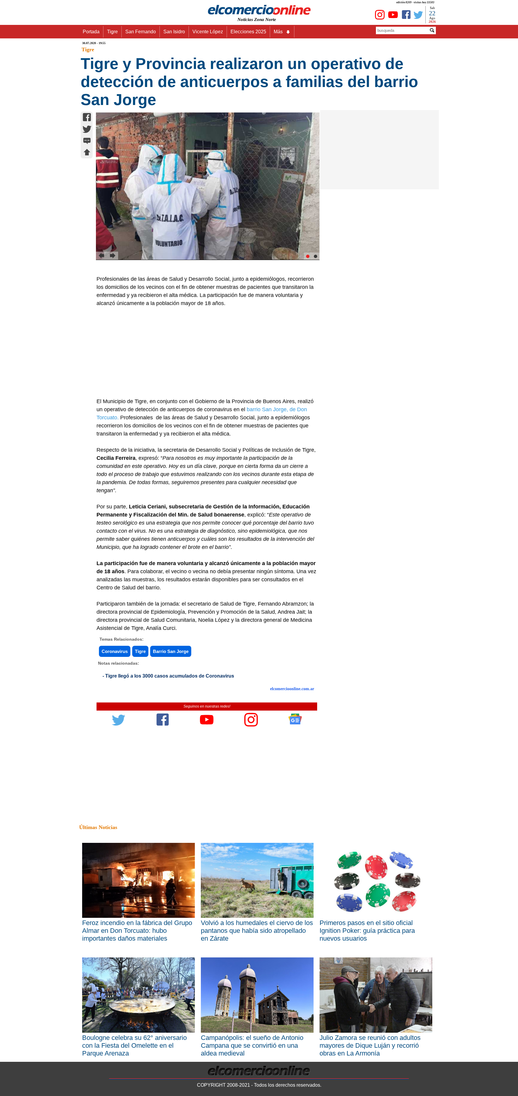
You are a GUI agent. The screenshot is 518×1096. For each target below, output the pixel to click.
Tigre (112, 31)
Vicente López (207, 31)
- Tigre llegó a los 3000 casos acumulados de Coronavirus (168, 675)
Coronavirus (115, 651)
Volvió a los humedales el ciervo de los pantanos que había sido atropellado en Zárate (257, 930)
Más (278, 31)
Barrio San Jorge (171, 651)
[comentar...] (86, 141)
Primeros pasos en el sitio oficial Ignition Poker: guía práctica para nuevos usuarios (367, 930)
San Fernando (140, 31)
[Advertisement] (204, 352)
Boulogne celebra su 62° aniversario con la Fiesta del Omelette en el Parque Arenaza (134, 1045)
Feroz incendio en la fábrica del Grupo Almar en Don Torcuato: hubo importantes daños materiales (137, 930)
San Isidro (174, 31)
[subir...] (86, 153)
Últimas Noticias (98, 827)
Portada (91, 31)
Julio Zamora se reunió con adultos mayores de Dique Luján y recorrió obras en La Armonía (370, 1045)
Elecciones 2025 (248, 31)
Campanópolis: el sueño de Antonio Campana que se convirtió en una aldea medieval (252, 1045)
